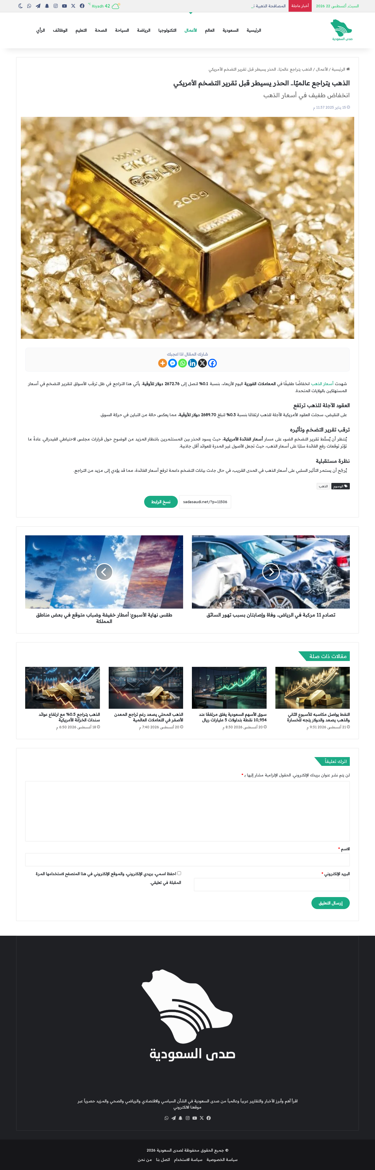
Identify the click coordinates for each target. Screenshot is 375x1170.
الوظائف (60, 30)
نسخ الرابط (161, 501)
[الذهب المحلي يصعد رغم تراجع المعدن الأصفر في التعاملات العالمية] (146, 688)
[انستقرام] (187, 1118)
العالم (209, 30)
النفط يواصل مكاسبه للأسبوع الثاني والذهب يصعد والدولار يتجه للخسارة (318, 717)
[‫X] (201, 1118)
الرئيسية (254, 30)
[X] (202, 363)
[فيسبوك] (208, 1118)
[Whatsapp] (182, 363)
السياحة (122, 30)
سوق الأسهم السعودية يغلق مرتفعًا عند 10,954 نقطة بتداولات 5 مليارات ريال (233, 717)
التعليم (81, 30)
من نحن (145, 1159)
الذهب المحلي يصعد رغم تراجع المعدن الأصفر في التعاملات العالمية (148, 717)
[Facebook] (212, 363)
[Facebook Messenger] (172, 363)
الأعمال (191, 30)
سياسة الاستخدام (188, 1159)
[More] (162, 363)
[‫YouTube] (194, 1118)
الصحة (101, 30)
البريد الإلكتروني (336, 873)
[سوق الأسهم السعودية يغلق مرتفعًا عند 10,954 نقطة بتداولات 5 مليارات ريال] (229, 688)
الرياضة (143, 30)
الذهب (323, 486)
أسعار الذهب (322, 383)
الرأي (40, 30)
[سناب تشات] (180, 1118)
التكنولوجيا (167, 30)
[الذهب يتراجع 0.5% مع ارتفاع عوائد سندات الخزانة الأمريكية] (62, 688)
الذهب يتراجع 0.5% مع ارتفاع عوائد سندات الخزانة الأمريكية (69, 717)
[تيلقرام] (173, 1118)
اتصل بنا (163, 1159)
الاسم (344, 848)
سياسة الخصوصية (222, 1159)
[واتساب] (166, 1118)
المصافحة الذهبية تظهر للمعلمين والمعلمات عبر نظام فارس (235, 6)
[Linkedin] (192, 363)
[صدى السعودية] (341, 30)
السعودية (230, 30)
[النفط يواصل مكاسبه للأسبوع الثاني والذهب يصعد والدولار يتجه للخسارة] (312, 688)
